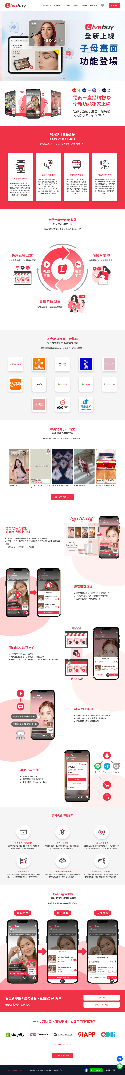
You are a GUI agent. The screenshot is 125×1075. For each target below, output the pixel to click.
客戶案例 (66, 5)
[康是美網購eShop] (39, 365)
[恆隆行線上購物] (62, 365)
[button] (59, 78)
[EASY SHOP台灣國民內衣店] (15, 385)
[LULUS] (39, 385)
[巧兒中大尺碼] (109, 385)
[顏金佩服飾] (62, 385)
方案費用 (57, 5)
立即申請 (114, 5)
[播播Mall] (62, 406)
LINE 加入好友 (97, 1070)
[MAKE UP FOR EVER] (86, 365)
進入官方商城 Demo (62, 497)
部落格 (84, 5)
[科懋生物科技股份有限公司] (86, 406)
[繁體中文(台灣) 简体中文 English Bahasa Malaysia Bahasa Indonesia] (111, 1070)
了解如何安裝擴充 (62, 1055)
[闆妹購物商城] (15, 365)
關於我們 (76, 5)
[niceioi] (109, 365)
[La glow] (39, 406)
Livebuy (15, 5)
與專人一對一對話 (101, 1005)
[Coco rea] (86, 385)
